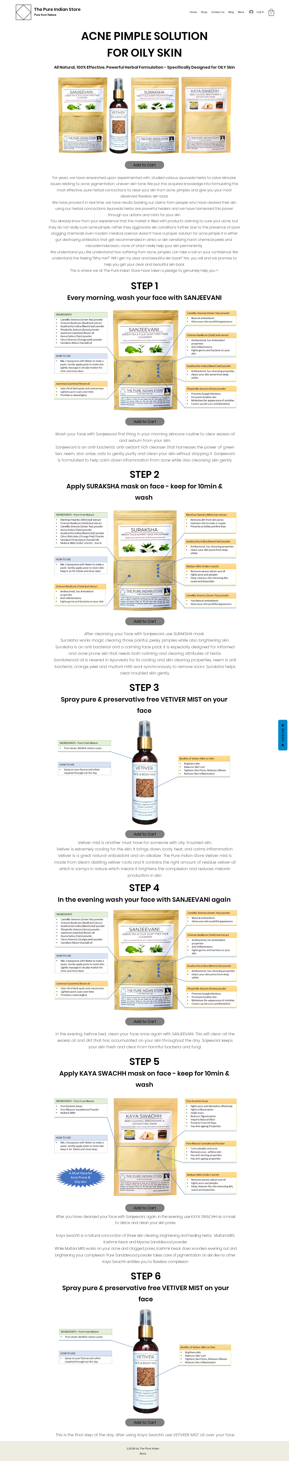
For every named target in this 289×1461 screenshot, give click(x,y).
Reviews (283, 735)
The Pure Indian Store (57, 9)
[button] (271, 12)
